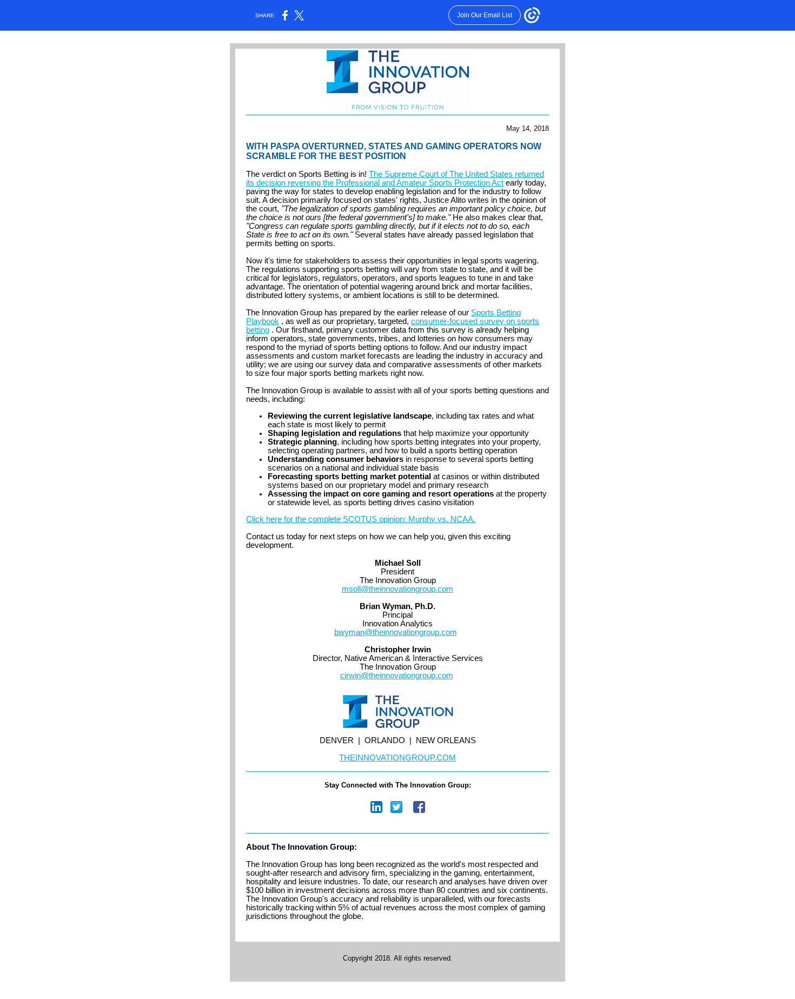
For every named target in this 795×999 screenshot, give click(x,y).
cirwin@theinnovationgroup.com (396, 675)
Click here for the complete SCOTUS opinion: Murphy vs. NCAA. (360, 519)
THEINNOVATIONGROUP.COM (397, 757)
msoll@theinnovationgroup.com (397, 589)
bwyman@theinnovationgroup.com (395, 632)
